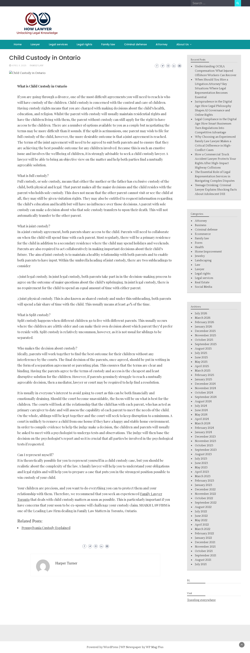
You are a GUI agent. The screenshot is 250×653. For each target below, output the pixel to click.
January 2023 (203, 485)
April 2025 (202, 366)
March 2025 (202, 370)
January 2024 (203, 432)
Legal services (58, 44)
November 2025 (205, 335)
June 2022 (201, 515)
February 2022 (204, 533)
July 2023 (201, 458)
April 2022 (202, 524)
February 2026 (204, 322)
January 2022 (203, 537)
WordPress (110, 647)
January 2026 (203, 326)
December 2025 (205, 331)
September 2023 (206, 449)
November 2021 (205, 546)
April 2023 (202, 471)
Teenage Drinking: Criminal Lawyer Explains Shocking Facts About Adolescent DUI (216, 190)
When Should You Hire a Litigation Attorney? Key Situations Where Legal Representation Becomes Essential (211, 88)
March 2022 (202, 529)
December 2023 (205, 436)
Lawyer (35, 44)
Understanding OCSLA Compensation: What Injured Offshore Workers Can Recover (215, 71)
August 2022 (203, 507)
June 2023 (201, 463)
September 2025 (206, 344)
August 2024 (203, 401)
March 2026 (202, 317)
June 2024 (201, 410)
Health (199, 247)
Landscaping (203, 260)
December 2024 (205, 383)
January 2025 (203, 379)
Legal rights (84, 44)
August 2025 (203, 348)
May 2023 (201, 467)
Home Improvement (208, 251)
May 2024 (201, 414)
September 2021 (205, 555)
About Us (182, 44)
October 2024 (204, 392)
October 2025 (204, 339)
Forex (198, 242)
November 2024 (205, 388)
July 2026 (201, 313)
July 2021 (201, 564)
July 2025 (201, 353)
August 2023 (203, 454)
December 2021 (205, 542)
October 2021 (204, 551)
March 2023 (202, 476)
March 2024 (202, 423)
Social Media (203, 286)
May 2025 (201, 361)
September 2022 (206, 502)
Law (197, 264)
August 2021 (203, 559)
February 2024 (204, 427)
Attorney (161, 44)
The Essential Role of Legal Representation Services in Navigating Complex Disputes (215, 176)
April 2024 (202, 419)
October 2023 (204, 445)
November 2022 (205, 493)
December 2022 (205, 489)
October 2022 (204, 498)
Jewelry (200, 256)
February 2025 (204, 375)
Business (200, 225)
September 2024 (206, 397)
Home (18, 44)
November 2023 (205, 441)
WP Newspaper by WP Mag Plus (141, 647)
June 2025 (201, 357)
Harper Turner (66, 563)
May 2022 (201, 520)
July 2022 (201, 511)
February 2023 (204, 480)
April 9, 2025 (19, 65)
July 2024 (201, 405)
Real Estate (202, 282)
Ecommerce (203, 234)
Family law (108, 44)
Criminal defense (135, 44)
